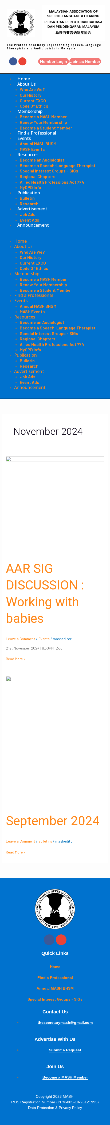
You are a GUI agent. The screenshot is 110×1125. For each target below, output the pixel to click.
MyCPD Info (30, 187)
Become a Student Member (46, 127)
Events (24, 138)
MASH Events (32, 149)
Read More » (16, 658)
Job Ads (28, 214)
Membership (29, 111)
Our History (30, 94)
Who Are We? (32, 89)
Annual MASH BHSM (38, 143)
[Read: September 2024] (55, 741)
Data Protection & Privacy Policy (55, 1108)
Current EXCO (33, 100)
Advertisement (32, 209)
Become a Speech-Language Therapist (58, 165)
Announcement (33, 225)
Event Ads (29, 219)
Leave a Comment (20, 638)
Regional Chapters (38, 176)
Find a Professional (36, 133)
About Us (26, 84)
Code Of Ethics (34, 105)
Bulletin (27, 197)
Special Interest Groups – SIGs (49, 170)
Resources (27, 155)
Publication (28, 193)
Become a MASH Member (43, 116)
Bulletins (45, 841)
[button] (55, 236)
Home (23, 79)
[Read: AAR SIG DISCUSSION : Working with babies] (55, 505)
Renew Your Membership (43, 122)
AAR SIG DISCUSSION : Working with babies (45, 594)
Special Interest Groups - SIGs (55, 999)
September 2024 (53, 821)
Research (29, 203)
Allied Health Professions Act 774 (52, 181)
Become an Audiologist (42, 159)
